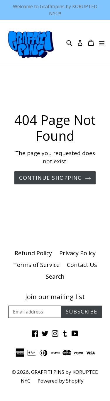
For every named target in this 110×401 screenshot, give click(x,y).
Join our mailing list (55, 296)
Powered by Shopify (61, 380)
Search (55, 276)
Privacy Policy (77, 253)
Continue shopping (50, 177)
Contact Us (82, 265)
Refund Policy (33, 253)
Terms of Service (36, 265)
